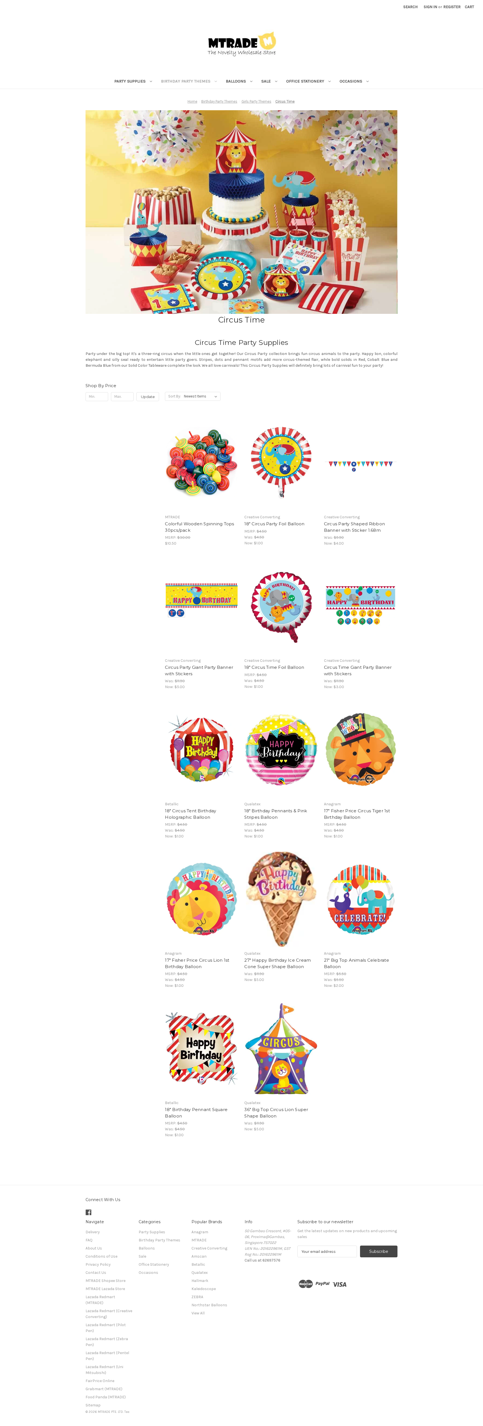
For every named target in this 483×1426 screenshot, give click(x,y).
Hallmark (199, 1280)
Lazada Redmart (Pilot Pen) (106, 1328)
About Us (94, 1248)
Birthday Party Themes (186, 81)
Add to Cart (201, 467)
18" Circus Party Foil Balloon (274, 523)
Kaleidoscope (203, 1288)
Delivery (93, 1232)
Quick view (201, 458)
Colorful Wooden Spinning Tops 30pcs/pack (199, 527)
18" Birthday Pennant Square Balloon (196, 1113)
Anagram (199, 1232)
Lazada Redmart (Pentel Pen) (107, 1355)
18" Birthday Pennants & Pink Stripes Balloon (275, 814)
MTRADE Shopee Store (106, 1280)
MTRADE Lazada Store (105, 1288)
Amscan (199, 1256)
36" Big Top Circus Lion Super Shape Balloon (276, 1113)
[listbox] (201, 396)
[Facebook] (88, 1212)
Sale (266, 81)
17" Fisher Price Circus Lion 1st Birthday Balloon (197, 963)
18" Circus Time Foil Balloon (274, 667)
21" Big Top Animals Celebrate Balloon (356, 963)
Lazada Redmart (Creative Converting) (109, 1314)
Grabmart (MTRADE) (104, 1389)
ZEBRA (197, 1297)
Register (452, 6)
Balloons (236, 81)
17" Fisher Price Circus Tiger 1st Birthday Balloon (357, 814)
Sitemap (93, 1405)
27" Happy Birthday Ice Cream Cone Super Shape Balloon (277, 963)
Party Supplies (130, 81)
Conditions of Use (101, 1256)
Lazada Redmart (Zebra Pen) (107, 1341)
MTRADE (199, 1240)
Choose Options (281, 467)
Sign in (430, 6)
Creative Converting (209, 1248)
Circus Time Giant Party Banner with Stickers (358, 670)
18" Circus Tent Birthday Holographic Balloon (190, 814)
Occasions (351, 81)
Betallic (198, 1264)
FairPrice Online (100, 1380)
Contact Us (96, 1272)
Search (410, 6)
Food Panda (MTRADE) (106, 1397)
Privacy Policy (98, 1264)
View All (198, 1313)
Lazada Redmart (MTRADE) (100, 1300)
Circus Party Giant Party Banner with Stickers (199, 670)
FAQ (89, 1240)
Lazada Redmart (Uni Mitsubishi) (104, 1369)
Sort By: (174, 396)
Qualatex (199, 1272)
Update (148, 396)
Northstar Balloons (209, 1305)
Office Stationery (305, 81)
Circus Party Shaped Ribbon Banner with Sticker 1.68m (354, 527)
